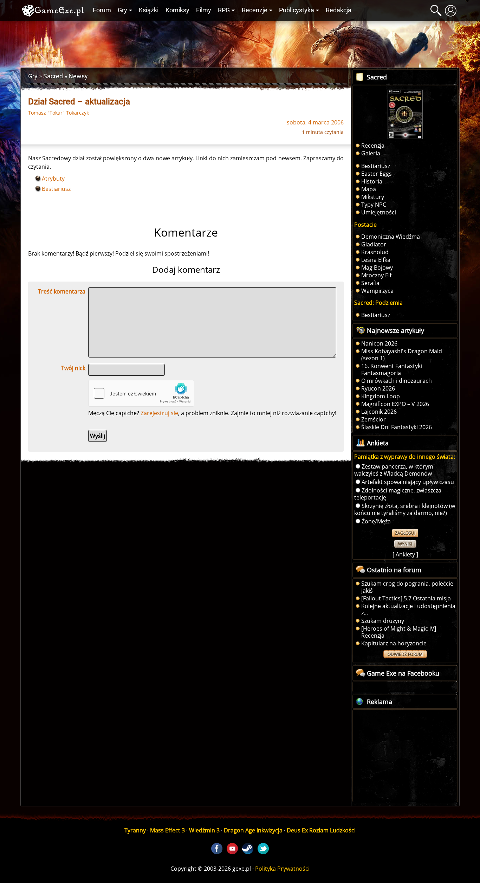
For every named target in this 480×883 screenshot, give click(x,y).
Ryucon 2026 (378, 388)
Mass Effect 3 (167, 830)
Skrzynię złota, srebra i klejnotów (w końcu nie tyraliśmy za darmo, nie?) (404, 509)
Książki (148, 10)
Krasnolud (375, 252)
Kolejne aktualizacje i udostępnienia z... (408, 609)
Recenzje (254, 10)
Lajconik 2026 (379, 411)
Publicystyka (296, 10)
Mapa (368, 189)
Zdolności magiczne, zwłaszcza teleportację (397, 494)
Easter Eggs (376, 174)
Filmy (203, 10)
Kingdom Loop (380, 396)
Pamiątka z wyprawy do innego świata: (404, 456)
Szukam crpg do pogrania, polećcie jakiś (407, 587)
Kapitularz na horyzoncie (394, 643)
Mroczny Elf (376, 275)
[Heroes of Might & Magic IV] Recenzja (398, 632)
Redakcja (338, 10)
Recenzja (372, 145)
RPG (224, 10)
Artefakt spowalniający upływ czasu (408, 481)
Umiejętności (378, 212)
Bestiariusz (56, 189)
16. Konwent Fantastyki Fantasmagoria (391, 369)
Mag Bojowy (377, 267)
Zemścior (373, 419)
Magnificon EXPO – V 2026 (395, 404)
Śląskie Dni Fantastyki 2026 (396, 427)
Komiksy (177, 10)
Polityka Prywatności (282, 868)
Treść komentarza (61, 291)
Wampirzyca (377, 291)
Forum (102, 10)
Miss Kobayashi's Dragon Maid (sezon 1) (401, 354)
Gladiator (373, 244)
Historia (371, 181)
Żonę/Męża (376, 521)
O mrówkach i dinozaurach (396, 381)
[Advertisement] (240, 42)
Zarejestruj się (159, 413)
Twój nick (73, 368)
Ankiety (405, 554)
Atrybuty (53, 178)
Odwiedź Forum (405, 654)
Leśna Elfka (375, 260)
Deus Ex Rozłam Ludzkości (321, 830)
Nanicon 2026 (379, 343)
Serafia (370, 283)
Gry (122, 10)
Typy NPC (373, 204)
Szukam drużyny (382, 621)
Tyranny (135, 830)
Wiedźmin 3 (204, 830)
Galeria (370, 153)
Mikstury (372, 197)
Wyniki (405, 544)
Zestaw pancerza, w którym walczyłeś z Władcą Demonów (393, 470)
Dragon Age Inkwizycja (253, 830)
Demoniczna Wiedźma (390, 236)
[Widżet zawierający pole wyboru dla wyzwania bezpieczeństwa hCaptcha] (141, 393)
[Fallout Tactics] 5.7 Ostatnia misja (406, 598)
